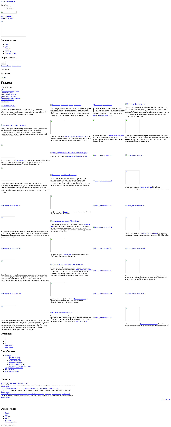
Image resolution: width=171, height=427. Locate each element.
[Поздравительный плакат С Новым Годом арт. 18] (8, 318)
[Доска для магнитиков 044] (102, 206)
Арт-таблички (9, 369)
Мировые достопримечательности (76, 136)
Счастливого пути (145, 187)
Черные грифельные (15, 362)
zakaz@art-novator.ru (7, 18)
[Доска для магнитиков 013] (102, 270)
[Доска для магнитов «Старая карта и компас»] (66, 264)
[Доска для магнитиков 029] (11, 293)
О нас (7, 44)
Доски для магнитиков (8, 94)
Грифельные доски (7, 92)
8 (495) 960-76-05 (6, 16)
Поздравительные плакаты (14, 368)
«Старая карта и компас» (84, 270)
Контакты (8, 51)
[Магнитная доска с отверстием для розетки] (65, 105)
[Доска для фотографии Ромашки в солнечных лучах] (68, 153)
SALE (7, 50)
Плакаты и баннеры (7, 100)
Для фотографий (14, 359)
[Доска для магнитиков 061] (135, 248)
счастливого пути (81, 321)
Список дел (67, 254)
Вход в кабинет (6, 66)
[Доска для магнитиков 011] (102, 181)
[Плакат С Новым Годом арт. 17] (8, 273)
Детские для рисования (16, 364)
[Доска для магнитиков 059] (135, 155)
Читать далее (5, 387)
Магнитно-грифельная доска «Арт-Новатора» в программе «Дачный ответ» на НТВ (29, 388)
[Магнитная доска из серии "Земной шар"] (65, 221)
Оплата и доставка (11, 53)
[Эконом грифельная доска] (135, 104)
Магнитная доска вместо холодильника (14, 383)
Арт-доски (8, 355)
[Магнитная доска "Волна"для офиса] (63, 175)
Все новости (166, 399)
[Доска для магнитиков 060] (135, 206)
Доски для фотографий (8, 96)
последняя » (9, 347)
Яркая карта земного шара (148, 324)
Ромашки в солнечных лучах (77, 156)
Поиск (3, 62)
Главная (3, 77)
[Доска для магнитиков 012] (102, 227)
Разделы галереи (6, 87)
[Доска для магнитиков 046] (102, 293)
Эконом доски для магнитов (10, 98)
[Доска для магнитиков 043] (102, 155)
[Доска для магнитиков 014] (102, 318)
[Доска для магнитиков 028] (11, 248)
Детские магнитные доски (10, 91)
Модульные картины (12, 371)
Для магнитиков (14, 357)
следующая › (9, 345)
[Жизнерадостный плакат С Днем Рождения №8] (8, 230)
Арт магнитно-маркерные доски (20, 366)
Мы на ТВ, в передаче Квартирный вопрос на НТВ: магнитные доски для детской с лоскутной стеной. (35, 394)
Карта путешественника (150, 233)
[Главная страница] (8, 1)
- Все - (3, 89)
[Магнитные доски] (8, 106)
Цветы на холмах (80, 299)
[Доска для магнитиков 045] (102, 248)
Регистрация (16, 66)
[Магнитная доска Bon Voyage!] (61, 312)
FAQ (6, 46)
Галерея (7, 48)
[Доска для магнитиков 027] (11, 206)
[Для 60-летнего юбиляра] (8, 180)
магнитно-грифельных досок (102, 115)
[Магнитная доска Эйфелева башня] (13, 125)
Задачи (65, 212)
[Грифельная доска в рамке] (102, 105)
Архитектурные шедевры (115, 136)
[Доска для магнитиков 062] (135, 293)
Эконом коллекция (15, 360)
